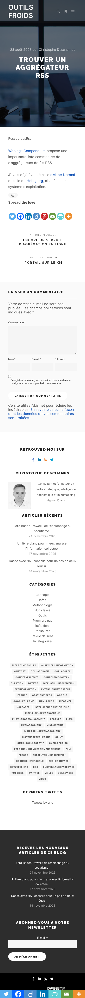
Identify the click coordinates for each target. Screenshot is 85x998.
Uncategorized (42, 641)
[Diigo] (36, 213)
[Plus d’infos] (65, 11)
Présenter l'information (49, 755)
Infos (42, 600)
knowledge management (28, 719)
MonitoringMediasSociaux (42, 731)
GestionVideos (42, 695)
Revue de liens (42, 636)
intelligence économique (42, 713)
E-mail (36, 359)
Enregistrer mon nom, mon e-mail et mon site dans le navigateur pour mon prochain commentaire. (41, 382)
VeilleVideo (66, 773)
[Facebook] (20, 213)
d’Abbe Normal (62, 175)
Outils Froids (58, 743)
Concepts (42, 595)
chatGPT (20, 671)
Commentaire (17, 322)
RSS (35, 767)
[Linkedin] (28, 213)
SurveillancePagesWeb (59, 767)
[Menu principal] (73, 11)
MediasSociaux (31, 725)
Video (42, 779)
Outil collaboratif (30, 743)
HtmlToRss (46, 701)
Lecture (55, 719)
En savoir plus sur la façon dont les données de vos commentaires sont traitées (41, 413)
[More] (68, 213)
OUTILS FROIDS (20, 11)
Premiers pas (42, 620)
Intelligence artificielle (52, 707)
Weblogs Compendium (27, 151)
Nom (11, 359)
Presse (23, 755)
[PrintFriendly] (60, 213)
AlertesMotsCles (24, 665)
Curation (17, 683)
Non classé (42, 610)
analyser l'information (57, 665)
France (22, 695)
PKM (68, 749)
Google (62, 695)
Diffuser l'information (58, 683)
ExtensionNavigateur (55, 689)
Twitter (34, 773)
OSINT (59, 737)
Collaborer (62, 671)
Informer (65, 701)
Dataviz (33, 683)
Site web (60, 359)
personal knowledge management (37, 749)
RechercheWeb (59, 761)
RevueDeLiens (19, 767)
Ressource (42, 631)
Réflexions (42, 626)
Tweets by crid (42, 802)
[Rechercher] (58, 11)
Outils (42, 615)
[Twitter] (12, 213)
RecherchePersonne (30, 761)
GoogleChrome (23, 701)
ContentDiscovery (57, 677)
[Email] (52, 213)
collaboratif (40, 671)
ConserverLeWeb (27, 677)
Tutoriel (18, 773)
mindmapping (55, 725)
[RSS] (45, 460)
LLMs (69, 719)
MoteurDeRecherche (36, 737)
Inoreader (23, 707)
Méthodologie (42, 605)
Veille (49, 773)
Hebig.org (35, 181)
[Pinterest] (44, 213)
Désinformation (25, 689)
